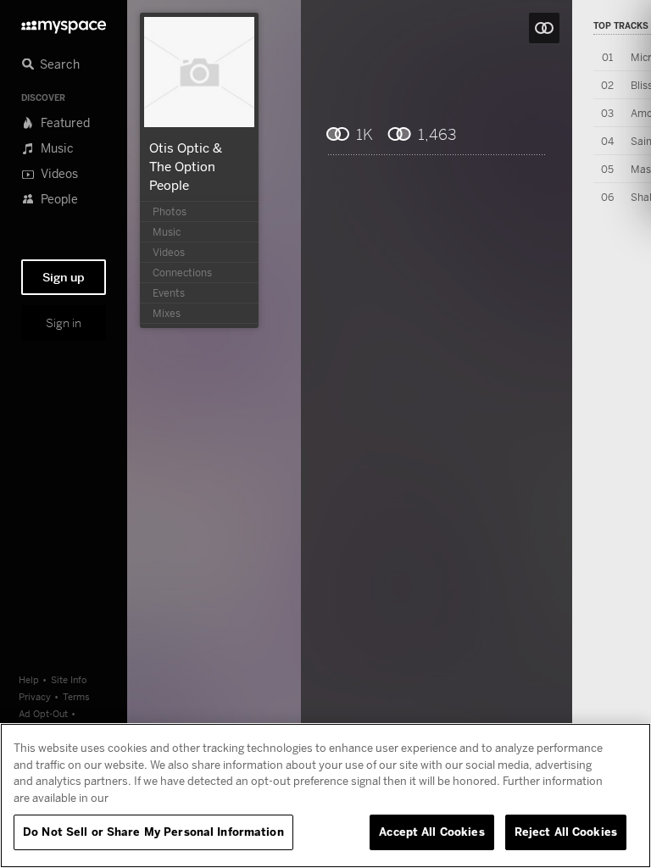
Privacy (35, 696)
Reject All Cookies (566, 831)
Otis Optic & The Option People (185, 166)
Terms (76, 696)
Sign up (63, 277)
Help (29, 679)
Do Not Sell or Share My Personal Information (153, 831)
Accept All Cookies (431, 831)
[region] (325, 795)
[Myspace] (63, 22)
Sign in (63, 323)
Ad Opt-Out (43, 713)
